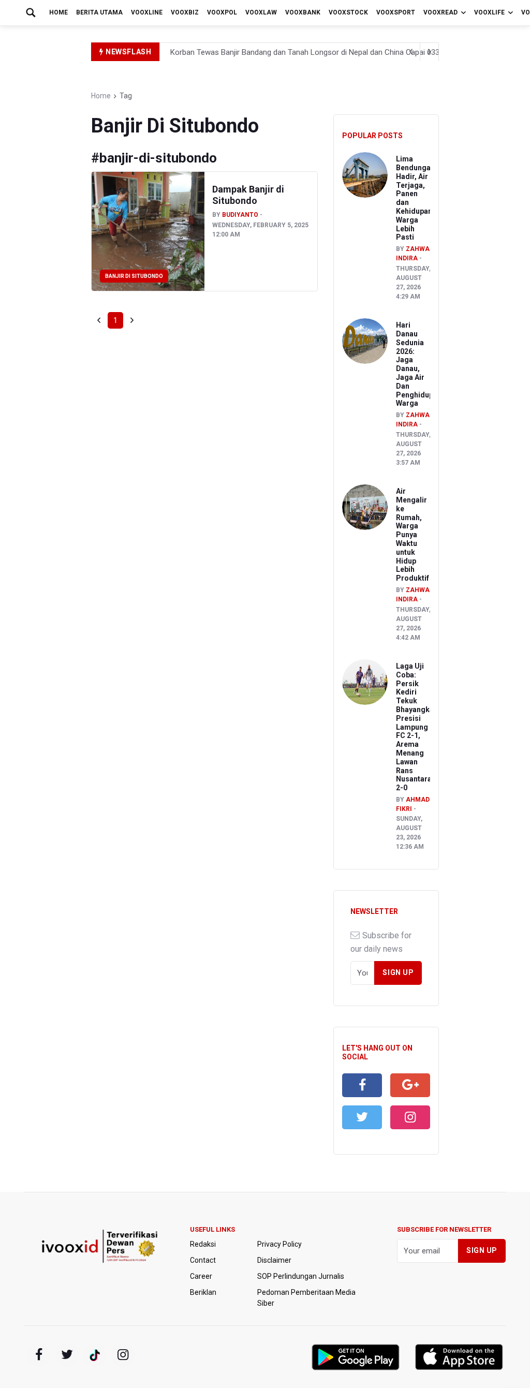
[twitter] (362, 1117)
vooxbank (302, 12)
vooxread (440, 12)
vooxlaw (261, 12)
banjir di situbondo (134, 276)
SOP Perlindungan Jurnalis (300, 1276)
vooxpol (222, 12)
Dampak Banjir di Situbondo (248, 195)
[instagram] (410, 1117)
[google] (410, 1085)
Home (58, 12)
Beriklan (203, 1292)
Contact (203, 1260)
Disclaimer (274, 1260)
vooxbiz (185, 12)
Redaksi (203, 1244)
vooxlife (489, 12)
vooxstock (348, 12)
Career (201, 1276)
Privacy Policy (279, 1244)
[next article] (411, 51)
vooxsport (395, 12)
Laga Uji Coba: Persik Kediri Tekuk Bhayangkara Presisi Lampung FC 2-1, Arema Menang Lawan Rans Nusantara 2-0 (418, 727)
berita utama (99, 12)
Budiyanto (240, 214)
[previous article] (429, 51)
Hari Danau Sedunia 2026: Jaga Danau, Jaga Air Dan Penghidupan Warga (418, 364)
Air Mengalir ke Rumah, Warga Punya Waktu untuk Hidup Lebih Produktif (412, 534)
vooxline (147, 12)
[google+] (95, 1355)
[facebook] (362, 1085)
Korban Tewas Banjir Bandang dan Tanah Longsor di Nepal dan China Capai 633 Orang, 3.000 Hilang (338, 52)
